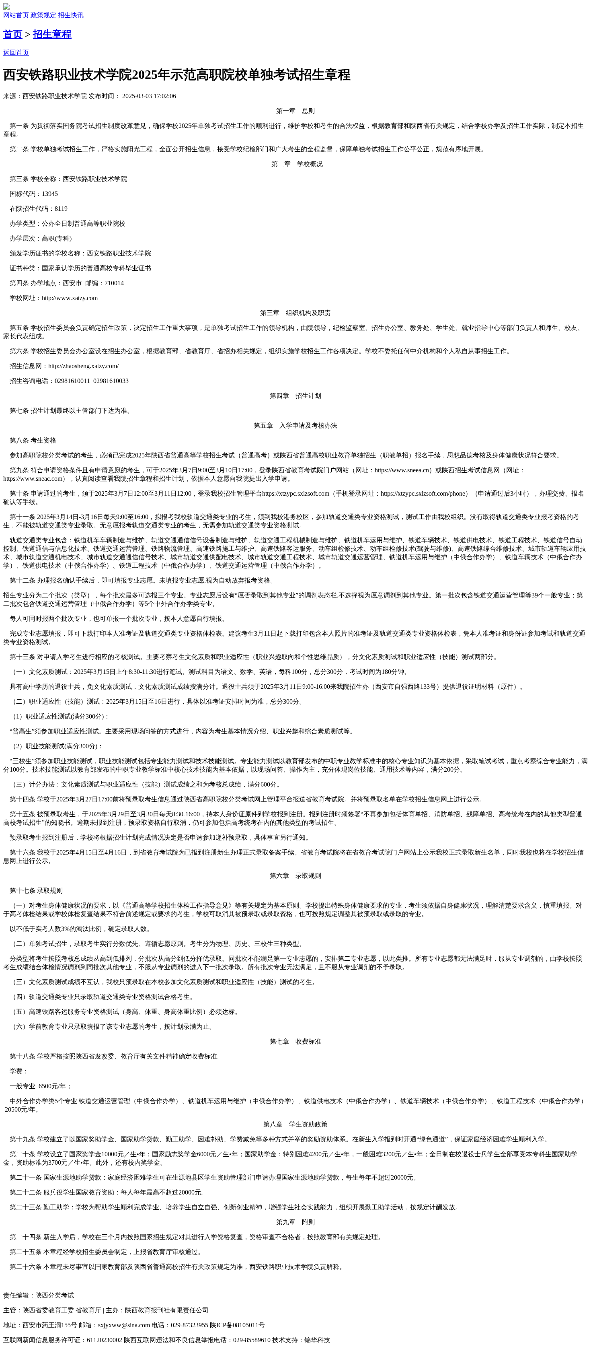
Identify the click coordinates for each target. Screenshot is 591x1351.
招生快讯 (71, 15)
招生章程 (52, 34)
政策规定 (43, 15)
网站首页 (16, 15)
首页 (13, 34)
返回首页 (16, 52)
